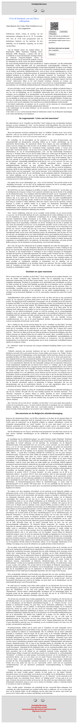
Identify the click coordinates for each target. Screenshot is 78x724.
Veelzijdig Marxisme (39, 705)
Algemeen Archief (39, 711)
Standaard (52, 31)
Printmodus (52, 34)
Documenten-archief (39, 707)
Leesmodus (63, 31)
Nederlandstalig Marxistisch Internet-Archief (39, 709)
